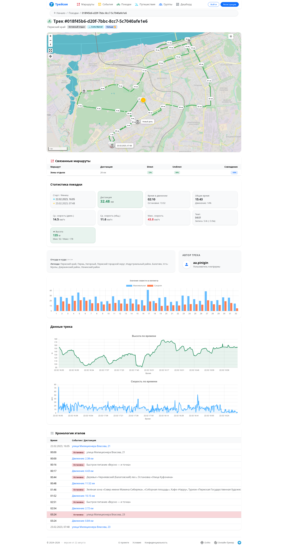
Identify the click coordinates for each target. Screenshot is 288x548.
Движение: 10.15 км (83, 495)
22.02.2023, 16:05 (65, 199)
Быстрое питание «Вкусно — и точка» (109, 464)
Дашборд (186, 4)
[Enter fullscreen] (50, 50)
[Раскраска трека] (230, 36)
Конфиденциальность (156, 542)
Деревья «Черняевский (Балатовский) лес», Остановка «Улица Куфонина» (130, 477)
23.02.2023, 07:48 (65, 203)
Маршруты (87, 4)
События (108, 4)
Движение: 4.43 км (82, 471)
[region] (144, 92)
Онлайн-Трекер (226, 542)
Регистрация (229, 4)
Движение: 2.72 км (82, 508)
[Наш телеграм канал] (239, 542)
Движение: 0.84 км (82, 520)
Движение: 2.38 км (82, 458)
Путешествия (147, 4)
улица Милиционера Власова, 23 (106, 514)
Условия (137, 542)
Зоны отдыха (57, 172)
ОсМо (207, 542)
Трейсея (61, 4)
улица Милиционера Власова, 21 (91, 446)
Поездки (126, 4)
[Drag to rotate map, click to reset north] (50, 44)
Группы (168, 4)
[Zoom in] (50, 36)
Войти (213, 4)
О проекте (123, 542)
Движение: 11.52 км (83, 483)
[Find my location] (50, 56)
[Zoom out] (50, 40)
